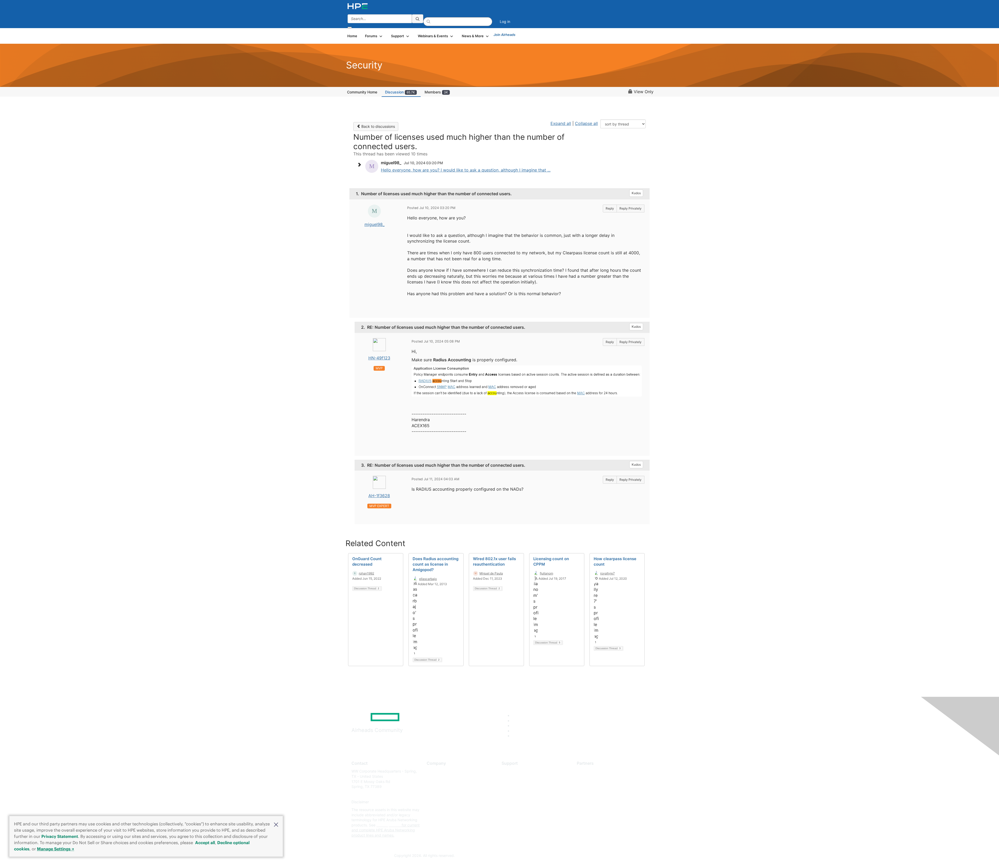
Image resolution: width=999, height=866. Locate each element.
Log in (505, 21)
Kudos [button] (636, 193)
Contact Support (516, 779)
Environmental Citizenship (448, 794)
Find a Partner (589, 771)
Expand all (560, 123)
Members (436, 92)
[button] (276, 824)
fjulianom (546, 573)
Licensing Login (515, 802)
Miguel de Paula (491, 573)
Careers (433, 779)
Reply (610, 208)
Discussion (400, 92)
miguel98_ (374, 224)
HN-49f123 (379, 358)
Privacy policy (439, 802)
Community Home (362, 92)
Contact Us (436, 787)
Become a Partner (592, 779)
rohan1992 (366, 573)
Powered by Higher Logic (574, 856)
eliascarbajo (428, 579)
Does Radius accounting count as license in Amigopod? (435, 564)
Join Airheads (504, 35)
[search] (417, 18)
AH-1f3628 (379, 495)
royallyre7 (607, 573)
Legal (431, 817)
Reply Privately (630, 208)
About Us (434, 771)
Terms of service (441, 809)
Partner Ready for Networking (602, 787)
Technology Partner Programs (602, 794)
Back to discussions (377, 126)
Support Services (516, 771)
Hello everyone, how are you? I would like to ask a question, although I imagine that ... (465, 170)
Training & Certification (521, 787)
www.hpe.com (388, 825)
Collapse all (586, 123)
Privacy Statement (59, 836)
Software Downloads (519, 794)
